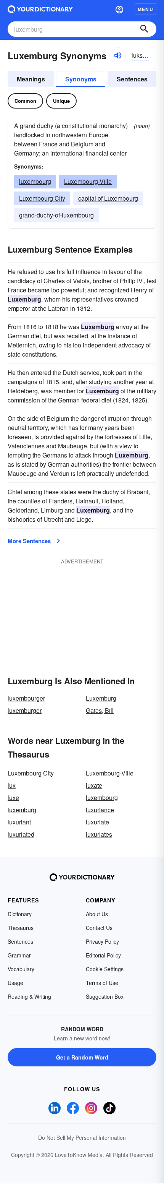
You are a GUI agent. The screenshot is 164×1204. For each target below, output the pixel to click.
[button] (119, 9)
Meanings (31, 79)
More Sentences (29, 541)
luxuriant (19, 822)
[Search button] (144, 29)
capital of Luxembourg (108, 198)
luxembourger (26, 698)
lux (12, 785)
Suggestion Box (105, 996)
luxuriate (97, 822)
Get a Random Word (82, 1057)
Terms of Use (102, 983)
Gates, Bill (100, 710)
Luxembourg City (42, 198)
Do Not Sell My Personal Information (82, 1137)
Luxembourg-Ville (88, 181)
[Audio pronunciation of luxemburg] (117, 55)
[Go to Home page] (40, 9)
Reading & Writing (29, 996)
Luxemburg (101, 698)
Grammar (19, 955)
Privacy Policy (102, 941)
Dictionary (20, 914)
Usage (15, 983)
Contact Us (99, 927)
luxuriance (100, 809)
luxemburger (25, 710)
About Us (97, 914)
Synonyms (80, 79)
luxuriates (99, 834)
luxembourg (35, 181)
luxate (94, 785)
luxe (13, 797)
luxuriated (21, 834)
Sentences (132, 79)
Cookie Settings (105, 969)
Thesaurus (21, 927)
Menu (145, 9)
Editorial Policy (103, 955)
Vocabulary (21, 969)
